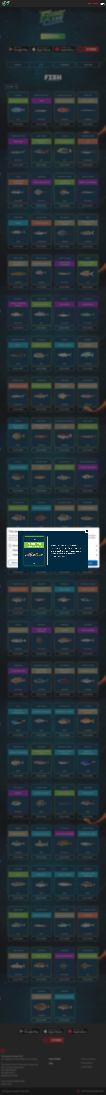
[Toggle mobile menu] (102, 4)
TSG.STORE (92, 3)
